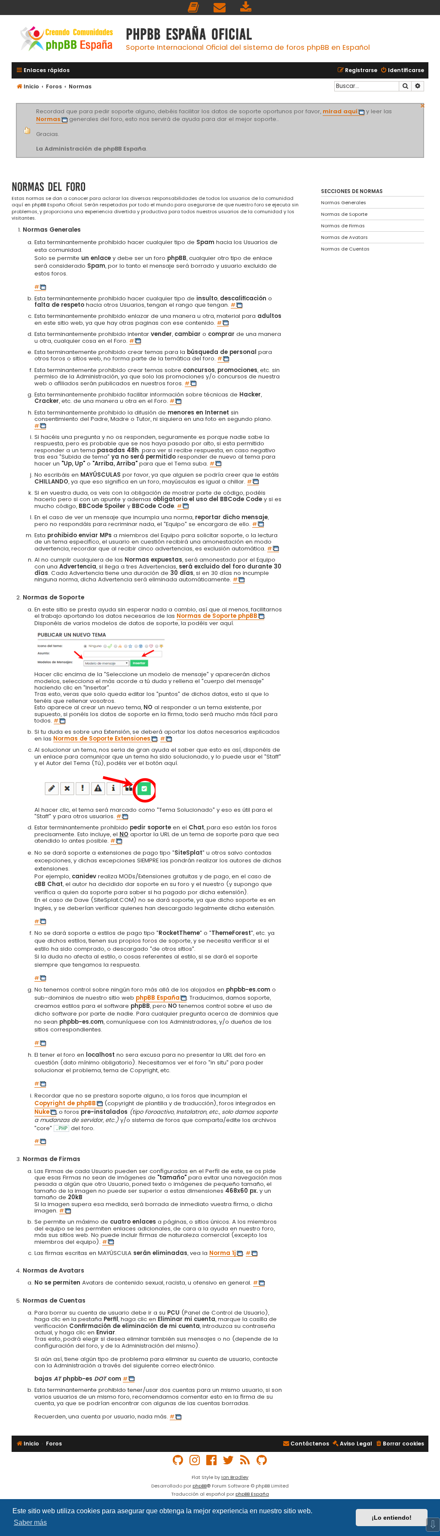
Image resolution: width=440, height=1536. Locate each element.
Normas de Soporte (344, 214)
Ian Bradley (234, 1477)
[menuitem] (194, 7)
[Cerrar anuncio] (423, 104)
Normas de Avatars (344, 237)
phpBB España (252, 1494)
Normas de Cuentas (345, 248)
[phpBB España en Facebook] (212, 1460)
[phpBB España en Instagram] (195, 1460)
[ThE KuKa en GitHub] (262, 1460)
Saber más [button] (30, 1522)
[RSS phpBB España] (245, 1460)
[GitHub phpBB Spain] (178, 1460)
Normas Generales (343, 202)
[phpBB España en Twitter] (228, 1460)
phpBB (199, 1485)
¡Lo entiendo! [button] (392, 1517)
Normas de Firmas (343, 225)
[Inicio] (66, 39)
